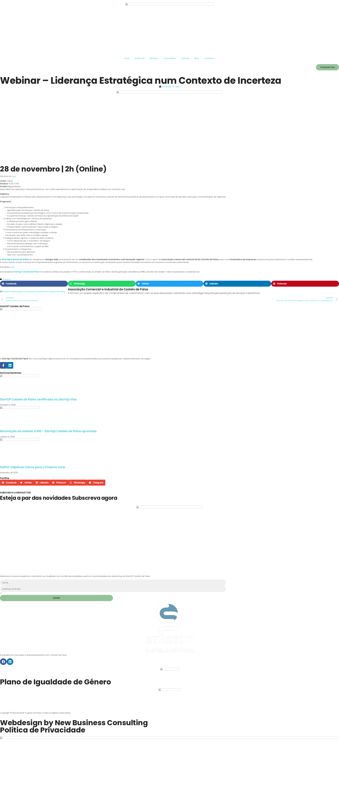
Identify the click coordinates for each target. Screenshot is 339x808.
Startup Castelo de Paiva (15, 259)
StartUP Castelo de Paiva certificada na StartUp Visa (38, 399)
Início (127, 58)
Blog (196, 58)
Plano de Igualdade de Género (55, 682)
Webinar (7, 279)
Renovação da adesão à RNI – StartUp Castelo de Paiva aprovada (48, 431)
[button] (34, 284)
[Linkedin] (10, 365)
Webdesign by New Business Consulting (74, 723)
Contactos (209, 58)
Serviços (154, 58)
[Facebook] (3, 661)
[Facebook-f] (3, 365)
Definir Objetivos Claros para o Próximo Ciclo (32, 467)
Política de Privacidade (42, 730)
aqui (14, 176)
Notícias (185, 58)
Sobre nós (139, 58)
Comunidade (169, 58)
